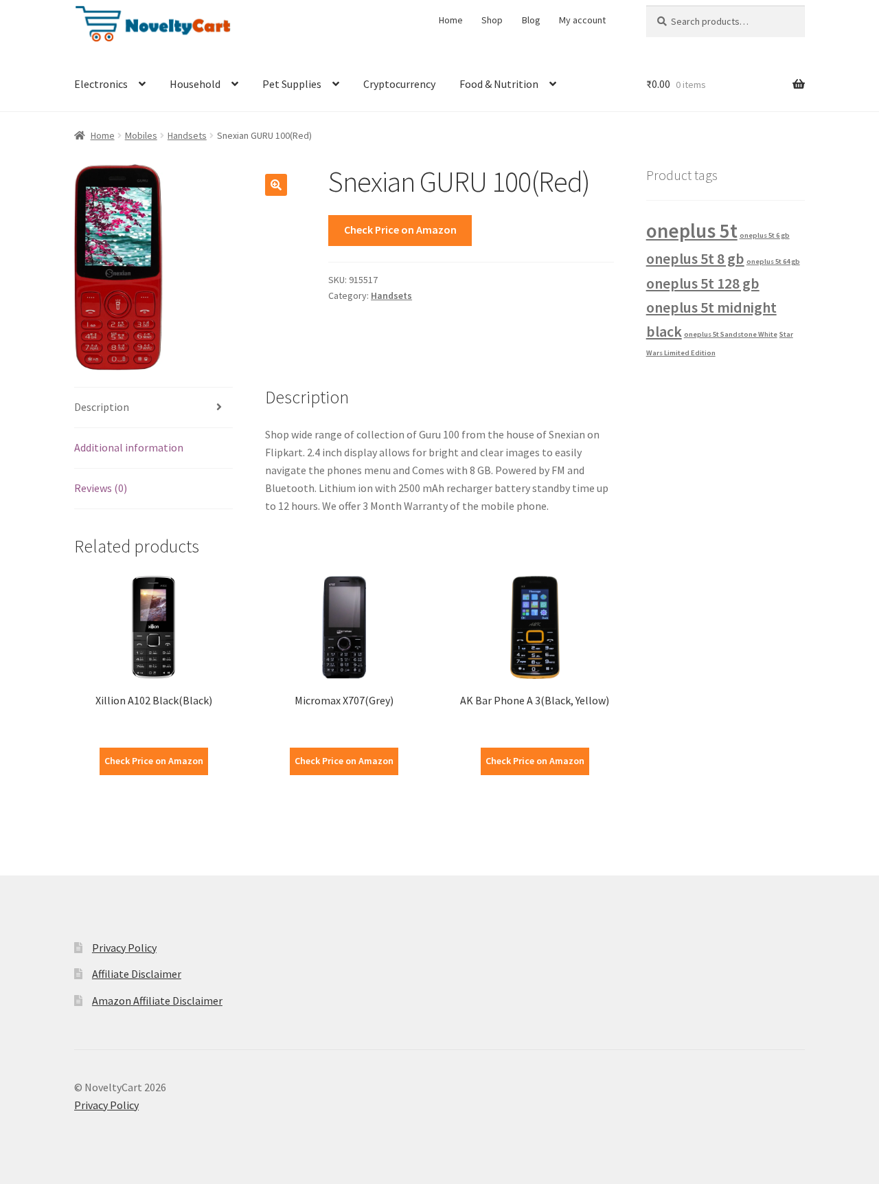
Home (451, 20)
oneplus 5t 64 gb (773, 261)
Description (101, 407)
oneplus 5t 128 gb (703, 283)
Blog (531, 20)
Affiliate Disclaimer (136, 974)
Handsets (187, 135)
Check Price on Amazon (400, 229)
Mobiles (141, 135)
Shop (492, 20)
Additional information (128, 447)
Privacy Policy (124, 947)
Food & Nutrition (498, 84)
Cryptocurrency (399, 84)
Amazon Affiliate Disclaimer (157, 1000)
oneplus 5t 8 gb (695, 258)
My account (582, 20)
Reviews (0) (100, 488)
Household (195, 84)
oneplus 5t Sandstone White (730, 334)
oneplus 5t (692, 230)
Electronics (101, 84)
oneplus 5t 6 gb (765, 235)
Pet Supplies (291, 84)
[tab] (153, 408)
